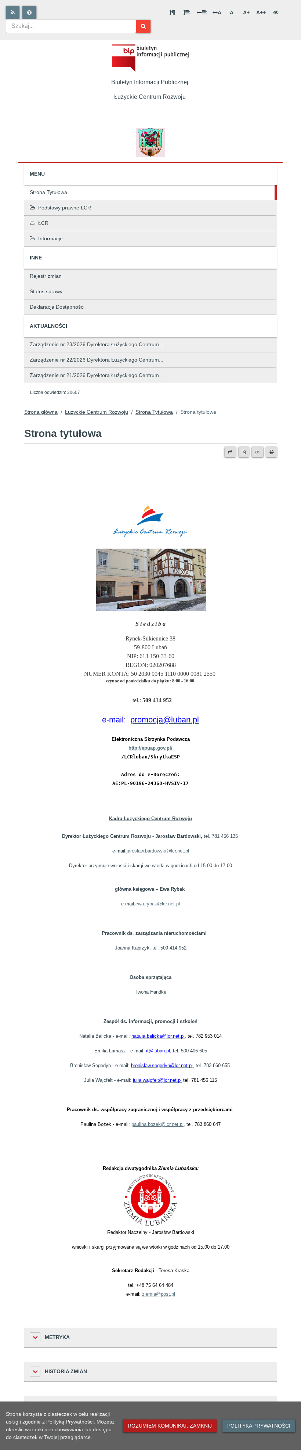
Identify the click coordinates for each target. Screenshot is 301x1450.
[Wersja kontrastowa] (275, 12)
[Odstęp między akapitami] (172, 12)
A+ (246, 12)
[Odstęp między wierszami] (186, 12)
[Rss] (12, 12)
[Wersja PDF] (244, 452)
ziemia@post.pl (158, 1294)
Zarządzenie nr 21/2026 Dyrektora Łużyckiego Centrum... (96, 375)
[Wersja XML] (257, 452)
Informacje (50, 238)
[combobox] (71, 26)
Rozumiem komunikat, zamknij (170, 1426)
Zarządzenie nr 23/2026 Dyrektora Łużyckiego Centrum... (96, 344)
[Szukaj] (143, 26)
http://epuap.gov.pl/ (150, 748)
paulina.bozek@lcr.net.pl (157, 1124)
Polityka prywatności (258, 1426)
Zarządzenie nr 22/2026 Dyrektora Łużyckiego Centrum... (96, 360)
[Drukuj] (271, 452)
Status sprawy (46, 291)
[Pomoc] (29, 12)
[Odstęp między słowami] (202, 12)
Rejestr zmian (46, 276)
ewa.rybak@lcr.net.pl (157, 904)
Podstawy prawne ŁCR (64, 208)
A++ (261, 12)
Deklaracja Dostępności (57, 307)
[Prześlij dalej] (230, 452)
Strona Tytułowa (48, 192)
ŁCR (43, 223)
